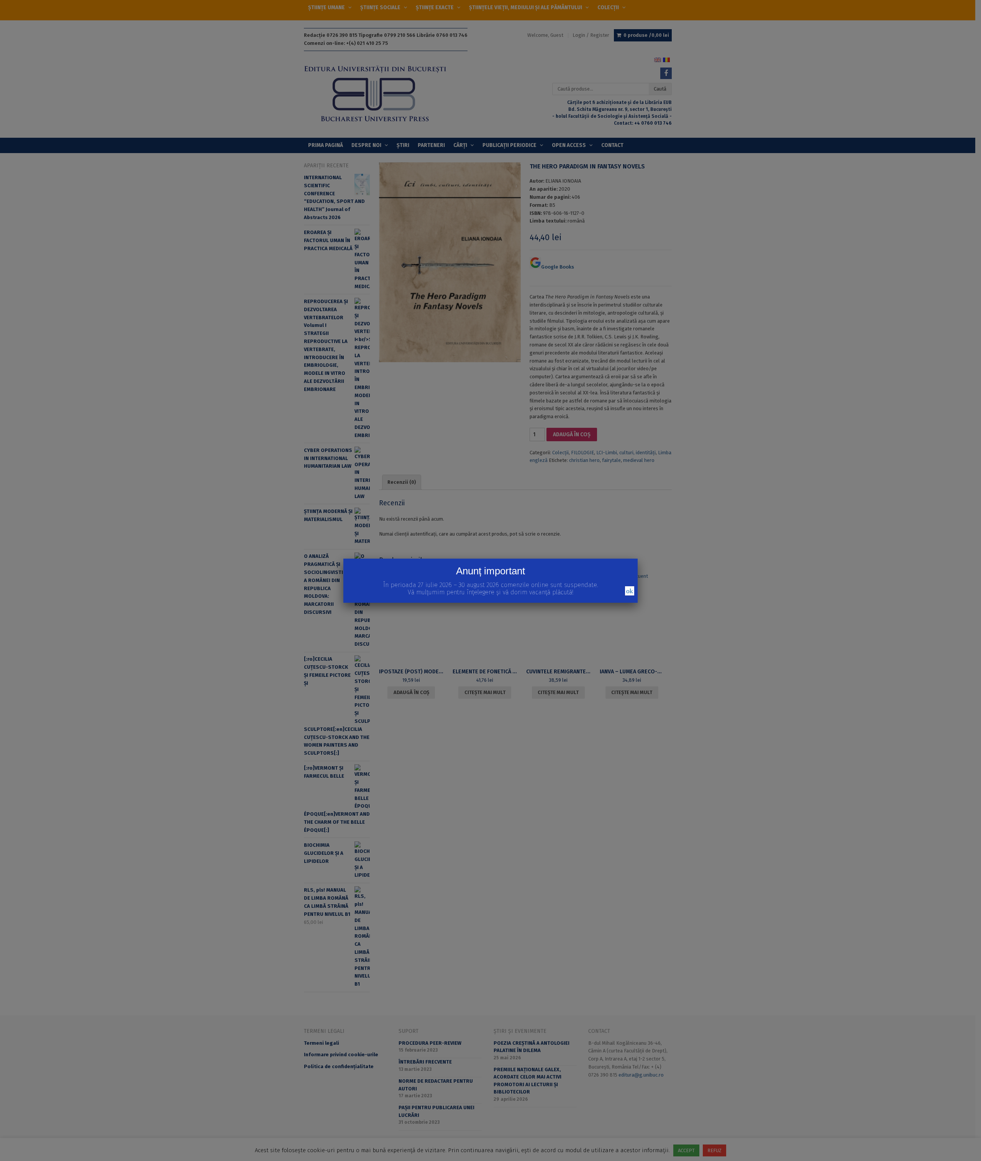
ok (629, 591)
